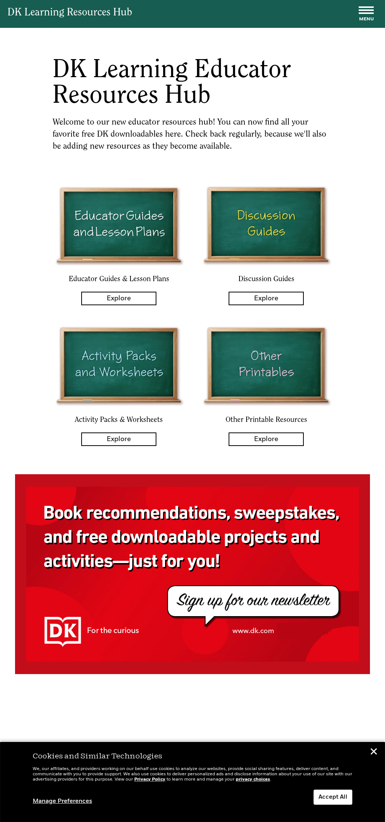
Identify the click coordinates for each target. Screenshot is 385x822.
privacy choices (253, 779)
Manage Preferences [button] (62, 801)
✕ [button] (373, 753)
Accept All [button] (332, 797)
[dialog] (192, 782)
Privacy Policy (149, 779)
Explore (119, 298)
